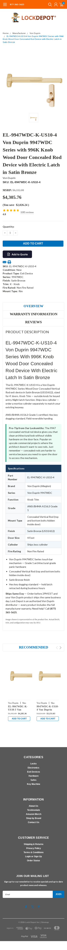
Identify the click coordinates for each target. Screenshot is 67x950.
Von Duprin (35, 33)
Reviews (33, 322)
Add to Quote (20, 254)
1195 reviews (27, 212)
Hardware (34, 776)
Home (6, 33)
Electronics (33, 768)
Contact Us (33, 822)
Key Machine (33, 784)
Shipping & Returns (33, 844)
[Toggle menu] (5, 6)
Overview (33, 306)
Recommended (33, 647)
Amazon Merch (33, 814)
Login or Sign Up (33, 856)
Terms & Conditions (34, 852)
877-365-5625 (17, 4)
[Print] (9, 262)
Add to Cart (19, 718)
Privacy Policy (33, 848)
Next (60, 647)
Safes (33, 780)
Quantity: (8, 226)
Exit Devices (33, 772)
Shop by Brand (33, 818)
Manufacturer (19, 33)
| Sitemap (44, 922)
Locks (33, 763)
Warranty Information (33, 314)
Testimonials (33, 810)
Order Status (33, 860)
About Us (33, 806)
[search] (49, 4)
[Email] (4, 262)
